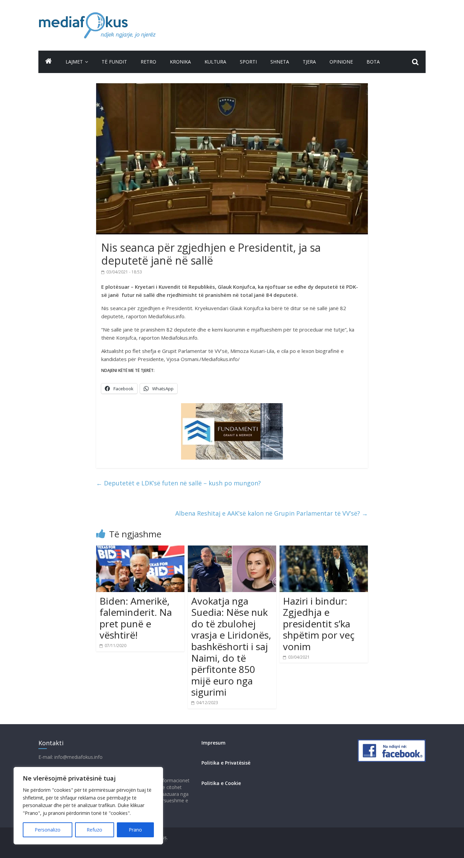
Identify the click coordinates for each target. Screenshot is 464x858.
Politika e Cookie (221, 783)
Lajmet (74, 61)
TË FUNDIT (114, 61)
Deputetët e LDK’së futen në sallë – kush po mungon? (178, 483)
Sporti (248, 61)
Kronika (180, 61)
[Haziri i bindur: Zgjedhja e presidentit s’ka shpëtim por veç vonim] (324, 549)
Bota (373, 61)
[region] (88, 805)
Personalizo (47, 829)
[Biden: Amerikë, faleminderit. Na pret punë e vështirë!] (140, 549)
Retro (148, 61)
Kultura (215, 61)
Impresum (213, 742)
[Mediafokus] (48, 61)
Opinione (341, 61)
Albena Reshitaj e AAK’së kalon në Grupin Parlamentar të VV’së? (271, 513)
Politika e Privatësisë (225, 762)
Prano (135, 829)
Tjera (309, 61)
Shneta (279, 61)
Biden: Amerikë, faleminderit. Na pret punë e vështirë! (136, 618)
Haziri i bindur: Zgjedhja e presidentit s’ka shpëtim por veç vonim (319, 623)
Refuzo (94, 829)
